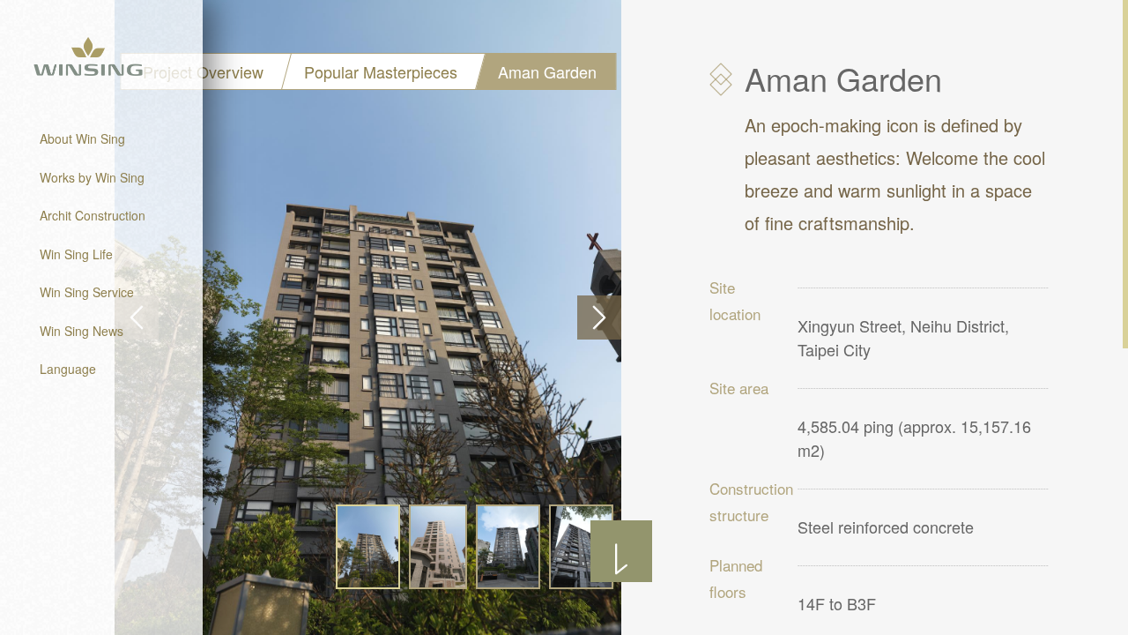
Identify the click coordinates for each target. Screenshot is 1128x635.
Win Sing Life (76, 254)
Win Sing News (81, 331)
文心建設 (88, 63)
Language (68, 368)
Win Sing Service (87, 292)
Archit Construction (92, 215)
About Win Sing (82, 138)
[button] (599, 317)
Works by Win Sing (92, 177)
